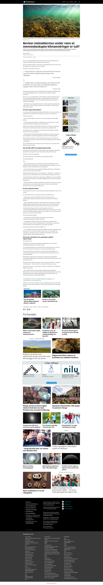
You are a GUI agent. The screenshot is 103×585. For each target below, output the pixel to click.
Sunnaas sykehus (67, 555)
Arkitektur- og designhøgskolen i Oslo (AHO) (33, 538)
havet (35, 306)
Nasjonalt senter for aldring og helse (51, 549)
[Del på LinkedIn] (28, 309)
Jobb (75, 1)
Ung (67, 1)
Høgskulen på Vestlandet (29, 561)
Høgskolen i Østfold (28, 558)
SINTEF (65, 545)
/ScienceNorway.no (68, 508)
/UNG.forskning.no (68, 506)
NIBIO (26, 575)
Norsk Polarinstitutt (48, 568)
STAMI (65, 551)
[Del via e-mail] (29, 309)
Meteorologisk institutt (29, 572)
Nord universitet (47, 558)
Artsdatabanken (28, 539)
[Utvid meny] (79, 2)
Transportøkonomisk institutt (69, 560)
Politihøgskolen (67, 536)
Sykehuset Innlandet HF (68, 557)
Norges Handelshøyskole (49, 562)
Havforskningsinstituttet (29, 555)
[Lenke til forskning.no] (41, 1)
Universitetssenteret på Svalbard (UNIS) (71, 572)
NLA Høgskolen (47, 536)
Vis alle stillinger (51, 383)
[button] (63, 144)
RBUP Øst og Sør (67, 539)
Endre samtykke (29, 529)
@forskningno (67, 501)
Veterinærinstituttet (67, 575)
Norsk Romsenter (48, 571)
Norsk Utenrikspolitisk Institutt (50, 573)
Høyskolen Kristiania (28, 563)
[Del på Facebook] (24, 309)
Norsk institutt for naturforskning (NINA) (52, 574)
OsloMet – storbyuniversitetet (50, 577)
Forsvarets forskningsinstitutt (30, 549)
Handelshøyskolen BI (28, 554)
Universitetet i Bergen (68, 564)
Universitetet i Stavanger (68, 569)
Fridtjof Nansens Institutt (29, 552)
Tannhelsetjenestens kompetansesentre (71, 558)
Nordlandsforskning (48, 559)
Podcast (71, 1)
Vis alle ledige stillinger (71, 154)
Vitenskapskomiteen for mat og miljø (70, 578)
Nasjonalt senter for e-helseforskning (51, 550)
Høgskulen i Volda (28, 560)
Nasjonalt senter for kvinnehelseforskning (52, 552)
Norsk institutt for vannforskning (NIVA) (52, 576)
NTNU (46, 543)
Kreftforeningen (28, 567)
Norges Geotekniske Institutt (50, 561)
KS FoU (26, 566)
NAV (26, 573)
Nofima (46, 556)
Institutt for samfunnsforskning (30, 564)
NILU (26, 579)
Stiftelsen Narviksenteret (68, 554)
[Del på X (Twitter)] (26, 309)
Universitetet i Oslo (67, 567)
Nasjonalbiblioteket (48, 545)
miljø (31, 306)
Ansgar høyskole (28, 536)
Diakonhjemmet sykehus (29, 541)
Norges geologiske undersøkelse (50, 565)
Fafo (26, 545)
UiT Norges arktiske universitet (69, 561)
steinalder (26, 306)
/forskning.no (67, 504)
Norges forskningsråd (48, 564)
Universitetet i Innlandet (68, 566)
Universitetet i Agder (67, 563)
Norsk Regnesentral (48, 570)
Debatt (63, 1)
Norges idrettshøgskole (49, 567)
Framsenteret (27, 551)
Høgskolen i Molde (28, 557)
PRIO (65, 538)
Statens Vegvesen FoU (68, 552)
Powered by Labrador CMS (51, 583)
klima (39, 306)
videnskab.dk (45, 306)
